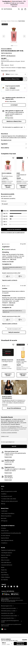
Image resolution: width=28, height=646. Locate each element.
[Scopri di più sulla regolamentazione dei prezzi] (2, 63)
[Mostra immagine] (13, 35)
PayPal (19, 67)
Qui (2, 600)
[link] (14, 229)
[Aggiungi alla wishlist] (13, 158)
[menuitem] (22, 9)
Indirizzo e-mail (4, 436)
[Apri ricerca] (19, 9)
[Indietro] (3, 36)
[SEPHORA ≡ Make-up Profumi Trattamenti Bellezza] (8, 9)
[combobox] (14, 204)
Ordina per (3, 201)
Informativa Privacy (14, 426)
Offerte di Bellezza (5, 599)
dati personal (12, 427)
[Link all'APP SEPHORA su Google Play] (6, 594)
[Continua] (24, 36)
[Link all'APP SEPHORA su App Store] (15, 594)
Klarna (23, 67)
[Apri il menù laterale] (2, 9)
